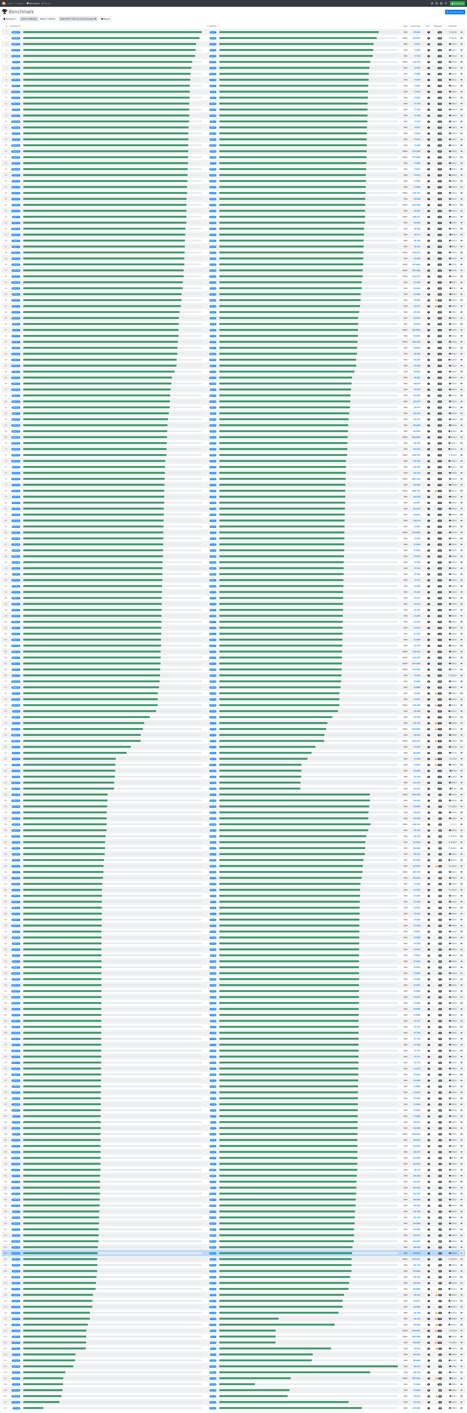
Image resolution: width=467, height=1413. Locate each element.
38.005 (416, 1128)
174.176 (416, 62)
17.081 (417, 50)
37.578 (417, 943)
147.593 (416, 1408)
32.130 (417, 776)
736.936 (416, 1378)
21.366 (417, 639)
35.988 (416, 842)
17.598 (417, 74)
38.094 (416, 1164)
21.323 (417, 628)
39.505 (416, 1247)
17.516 (417, 68)
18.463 (416, 288)
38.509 (416, 1199)
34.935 (416, 800)
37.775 (417, 1062)
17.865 (417, 163)
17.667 (417, 85)
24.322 (416, 723)
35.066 (416, 806)
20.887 (416, 502)
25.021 (417, 735)
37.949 (416, 1098)
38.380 (416, 1187)
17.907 (417, 169)
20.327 (416, 419)
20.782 (416, 473)
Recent (106, 19)
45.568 (416, 1324)
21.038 (417, 544)
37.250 (417, 884)
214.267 (416, 657)
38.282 (416, 1176)
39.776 (416, 1265)
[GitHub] (446, 3)
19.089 (416, 348)
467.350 (416, 1336)
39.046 (416, 1229)
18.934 (416, 318)
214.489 (416, 663)
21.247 (417, 598)
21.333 (417, 633)
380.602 (416, 1134)
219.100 (416, 705)
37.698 (416, 1015)
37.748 (417, 1044)
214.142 (416, 651)
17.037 (417, 44)
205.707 (416, 455)
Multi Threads (29, 19)
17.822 (417, 133)
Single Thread (47, 19)
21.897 (417, 699)
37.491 (417, 913)
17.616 (417, 80)
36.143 (416, 854)
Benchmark (34, 3)
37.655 (417, 973)
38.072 (416, 1152)
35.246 (416, 812)
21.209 (417, 586)
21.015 (417, 538)
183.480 (416, 270)
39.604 (416, 1253)
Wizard (47, 3)
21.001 (417, 526)
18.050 (416, 222)
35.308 (416, 818)
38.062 (416, 1140)
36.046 (416, 848)
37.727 (417, 1021)
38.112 (417, 1170)
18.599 (416, 300)
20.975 (416, 520)
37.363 (416, 896)
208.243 (416, 479)
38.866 (416, 1223)
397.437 (416, 1259)
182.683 (416, 264)
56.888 (416, 1360)
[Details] (461, 32)
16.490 (416, 32)
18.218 (417, 240)
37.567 (417, 931)
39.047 (416, 1235)
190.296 (416, 342)
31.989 (416, 765)
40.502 (416, 1283)
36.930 (416, 878)
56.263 (416, 1354)
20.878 (416, 496)
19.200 (416, 359)
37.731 (417, 1027)
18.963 (416, 336)
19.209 (416, 365)
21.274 (417, 610)
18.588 (416, 294)
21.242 (417, 592)
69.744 (416, 1372)
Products (19, 3)
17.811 (417, 127)
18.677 (417, 306)
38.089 (416, 1158)
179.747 (416, 193)
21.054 (417, 550)
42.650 (416, 1307)
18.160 (417, 228)
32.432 (416, 788)
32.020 (416, 770)
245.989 (416, 729)
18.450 (416, 282)
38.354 (416, 1181)
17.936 (417, 181)
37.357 (417, 890)
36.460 (416, 860)
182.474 (416, 252)
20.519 (417, 443)
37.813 (417, 1068)
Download (458, 3)
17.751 (417, 121)
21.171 (417, 580)
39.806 (416, 1271)
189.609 (416, 330)
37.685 (416, 1003)
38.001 (416, 1122)
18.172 (417, 234)
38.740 (416, 1211)
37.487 (416, 907)
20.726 (416, 461)
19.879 (416, 383)
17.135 (417, 56)
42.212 (417, 1295)
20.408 (416, 425)
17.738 (417, 109)
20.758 (416, 467)
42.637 (416, 1301)
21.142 (417, 568)
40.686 (416, 1289)
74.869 (416, 1390)
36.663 (416, 866)
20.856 (416, 485)
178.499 (416, 157)
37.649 (416, 961)
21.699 (417, 687)
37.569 (416, 937)
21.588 (417, 681)
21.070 (417, 556)
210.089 (416, 532)
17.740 (417, 115)
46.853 (416, 1342)
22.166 (417, 711)
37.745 (417, 1039)
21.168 (417, 574)
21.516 (417, 675)
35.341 (416, 830)
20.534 (416, 449)
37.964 (416, 1110)
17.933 (417, 175)
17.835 (417, 145)
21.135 (417, 562)
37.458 (416, 902)
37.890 (416, 1086)
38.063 (416, 1146)
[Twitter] (432, 3)
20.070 (416, 401)
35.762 (416, 836)
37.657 (417, 985)
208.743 (416, 491)
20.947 (416, 514)
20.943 (416, 508)
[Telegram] (441, 3)
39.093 (416, 1241)
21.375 (417, 645)
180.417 (416, 217)
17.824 (417, 139)
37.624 (416, 949)
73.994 (416, 1384)
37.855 (417, 1080)
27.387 (417, 747)
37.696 (416, 1009)
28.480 (416, 753)
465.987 (416, 1330)
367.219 (416, 872)
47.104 (417, 1348)
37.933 (416, 1092)
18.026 (416, 199)
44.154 (417, 1312)
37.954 (416, 1104)
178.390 (416, 151)
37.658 (416, 991)
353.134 (416, 824)
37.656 (416, 979)
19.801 (417, 377)
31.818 (417, 759)
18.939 (416, 324)
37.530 (416, 925)
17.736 (417, 103)
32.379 (416, 782)
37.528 (417, 919)
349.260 (416, 794)
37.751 (417, 1050)
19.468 (416, 371)
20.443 (416, 431)
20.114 (417, 407)
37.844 (416, 1074)
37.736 (416, 1033)
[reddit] (436, 3)
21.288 (417, 616)
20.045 (416, 395)
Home (10, 3)
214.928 (416, 669)
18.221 (417, 246)
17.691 (417, 97)
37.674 (417, 997)
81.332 (417, 1402)
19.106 (417, 354)
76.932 (416, 1396)
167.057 (416, 38)
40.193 (416, 1277)
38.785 (416, 1217)
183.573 (416, 276)
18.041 (417, 211)
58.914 (416, 1366)
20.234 (416, 413)
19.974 (417, 389)
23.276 (416, 717)
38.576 (416, 1205)
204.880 (416, 437)
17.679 (417, 91)
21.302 (417, 622)
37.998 (416, 1116)
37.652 (417, 967)
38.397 (416, 1193)
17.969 (417, 187)
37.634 (416, 955)
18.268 (416, 258)
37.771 (417, 1056)
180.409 (416, 205)
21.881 (417, 693)
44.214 (416, 1318)
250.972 (416, 741)
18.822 (417, 312)
